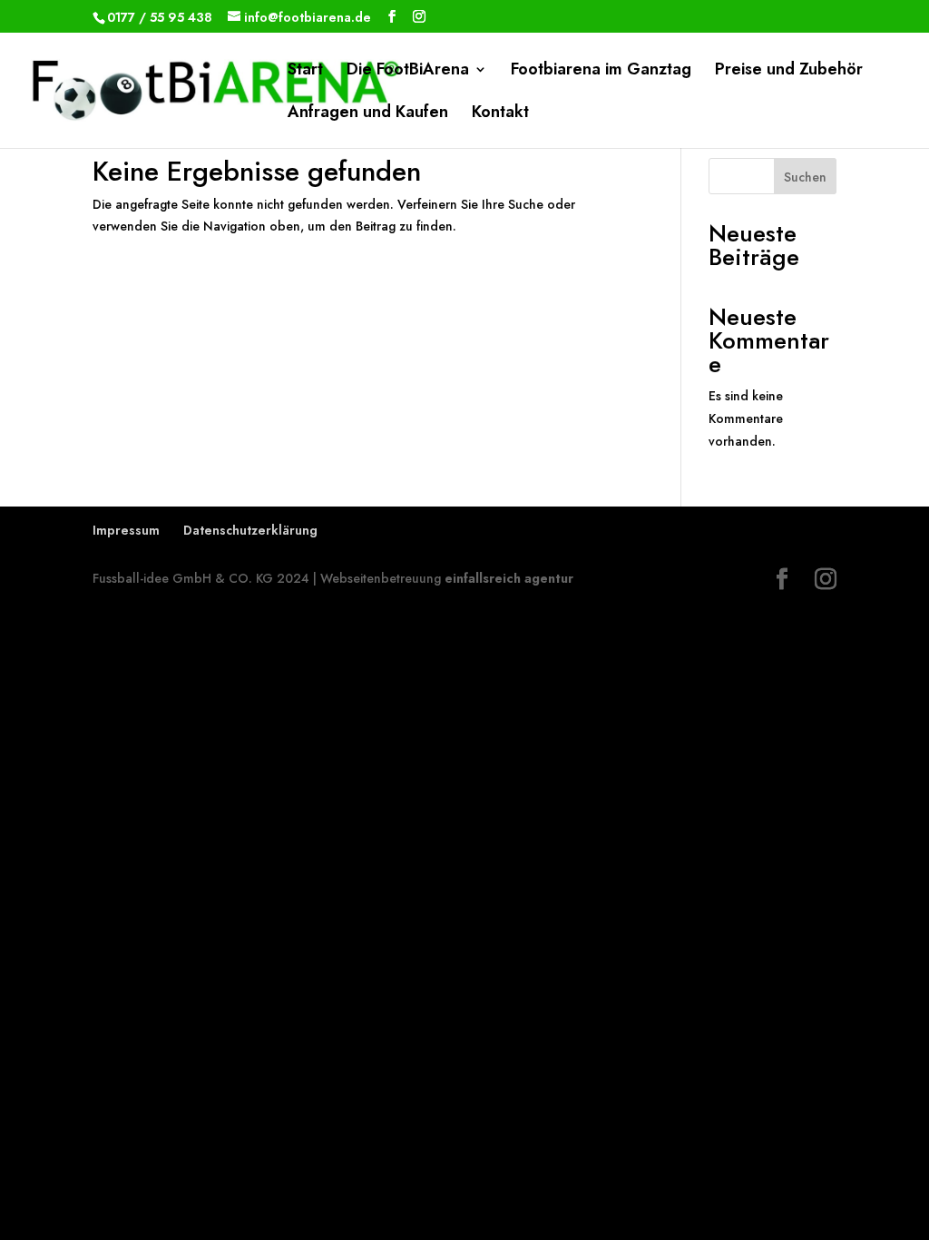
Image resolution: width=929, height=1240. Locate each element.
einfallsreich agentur (509, 578)
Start (305, 72)
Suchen (805, 177)
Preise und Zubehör (789, 72)
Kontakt (500, 114)
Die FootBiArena (408, 72)
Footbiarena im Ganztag (601, 72)
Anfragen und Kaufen (368, 114)
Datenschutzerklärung (250, 530)
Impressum (126, 530)
